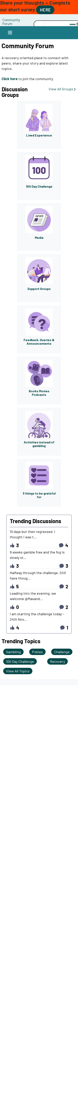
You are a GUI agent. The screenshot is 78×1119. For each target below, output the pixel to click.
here (45, 9)
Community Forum (11, 22)
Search (22, 24)
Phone (22, 19)
